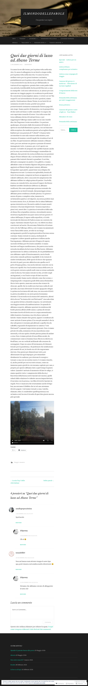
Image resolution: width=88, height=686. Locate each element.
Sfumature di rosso (65, 117)
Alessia (13, 655)
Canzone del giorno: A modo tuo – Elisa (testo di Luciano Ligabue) (68, 83)
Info (14, 38)
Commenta (48, 622)
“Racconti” (25, 42)
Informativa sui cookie (39, 683)
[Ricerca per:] (68, 130)
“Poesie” (22, 38)
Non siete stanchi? (16, 660)
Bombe (12, 665)
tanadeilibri (20, 553)
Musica (15, 42)
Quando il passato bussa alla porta (22, 650)
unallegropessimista (24, 509)
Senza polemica (64, 105)
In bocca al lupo (15, 669)
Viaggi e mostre (55, 42)
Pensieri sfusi (39, 42)
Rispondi (19, 522)
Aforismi (32, 38)
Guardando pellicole (49, 38)
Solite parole (48, 480)
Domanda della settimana (68, 121)
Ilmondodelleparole (44, 13)
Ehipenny (28, 64)
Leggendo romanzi (67, 38)
